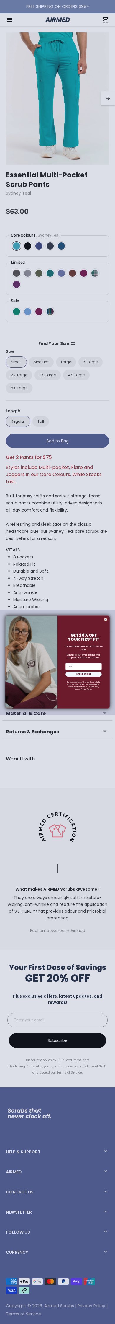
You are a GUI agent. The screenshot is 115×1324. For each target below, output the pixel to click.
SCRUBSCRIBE (83, 674)
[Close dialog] (105, 619)
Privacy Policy (86, 689)
